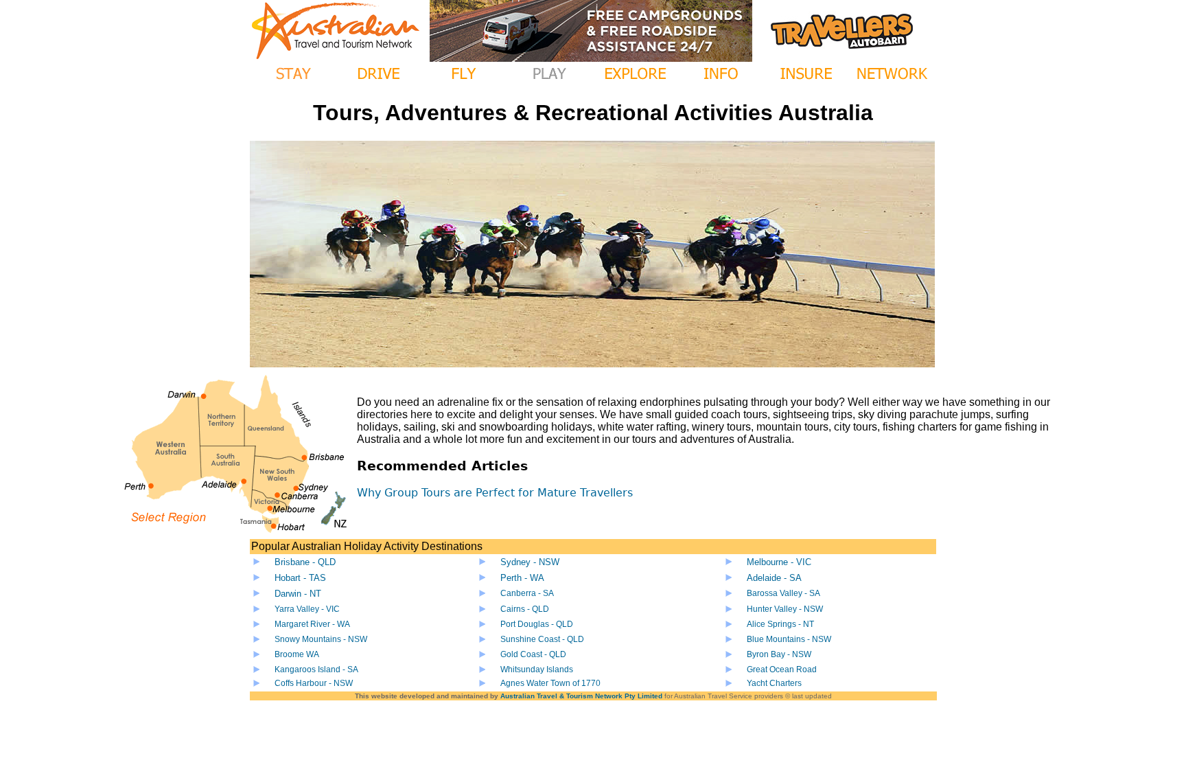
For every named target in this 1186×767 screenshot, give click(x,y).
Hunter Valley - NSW (785, 609)
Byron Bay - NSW (779, 654)
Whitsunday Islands (536, 669)
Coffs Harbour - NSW (314, 683)
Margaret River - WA (312, 624)
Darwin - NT (298, 593)
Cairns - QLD (524, 609)
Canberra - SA (527, 593)
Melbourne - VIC (779, 562)
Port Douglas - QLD (536, 624)
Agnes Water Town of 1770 (550, 683)
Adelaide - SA (774, 578)
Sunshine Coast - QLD (542, 639)
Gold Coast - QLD (533, 654)
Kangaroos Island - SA (316, 669)
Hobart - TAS (300, 578)
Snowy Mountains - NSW (321, 639)
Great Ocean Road (782, 669)
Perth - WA (522, 578)
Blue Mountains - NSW (789, 639)
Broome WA (297, 654)
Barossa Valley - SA (783, 593)
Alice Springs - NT (780, 624)
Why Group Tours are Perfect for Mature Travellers (495, 492)
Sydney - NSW (529, 562)
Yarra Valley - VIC (307, 609)
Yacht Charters (774, 683)
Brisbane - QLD (305, 562)
